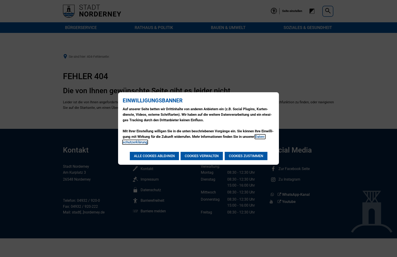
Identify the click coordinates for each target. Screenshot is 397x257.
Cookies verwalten (202, 156)
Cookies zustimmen (246, 156)
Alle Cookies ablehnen (154, 156)
